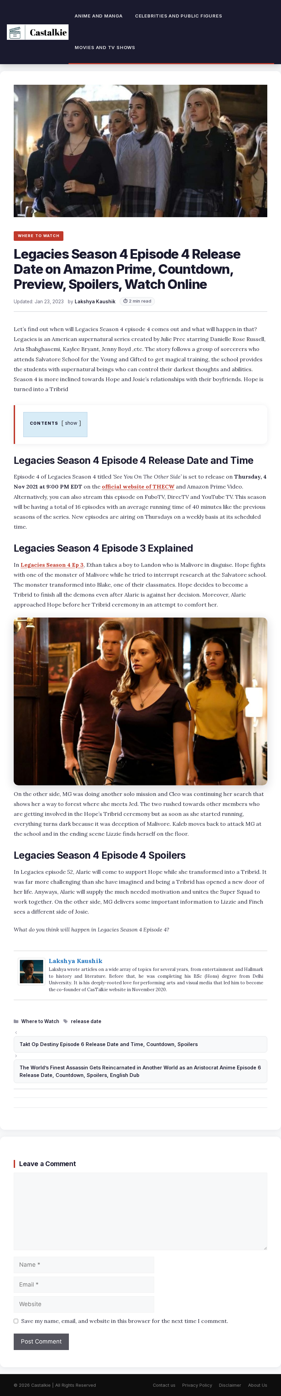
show (71, 423)
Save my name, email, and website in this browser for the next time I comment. (124, 1320)
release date (86, 1021)
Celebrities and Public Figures (178, 16)
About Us (257, 1385)
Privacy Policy (197, 1385)
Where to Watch (40, 1021)
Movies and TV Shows (105, 47)
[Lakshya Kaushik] (31, 983)
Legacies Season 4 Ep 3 (52, 564)
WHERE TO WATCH (38, 235)
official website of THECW (138, 486)
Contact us (164, 1385)
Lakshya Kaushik (75, 961)
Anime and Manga (99, 16)
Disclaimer (230, 1385)
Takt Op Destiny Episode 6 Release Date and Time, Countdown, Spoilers (109, 1044)
